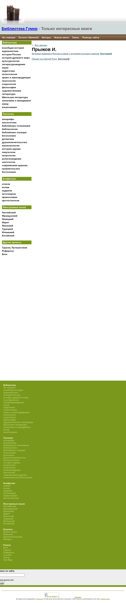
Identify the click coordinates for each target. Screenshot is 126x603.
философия (9, 87)
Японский (7, 225)
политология (9, 74)
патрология (8, 155)
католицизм (9, 194)
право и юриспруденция (16, 77)
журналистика (10, 51)
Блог (5, 254)
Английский (9, 212)
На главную (8, 37)
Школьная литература (15, 97)
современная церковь (15, 165)
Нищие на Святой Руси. (44, 59)
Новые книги (61, 37)
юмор (5, 104)
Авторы (46, 37)
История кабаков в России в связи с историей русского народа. (66, 53)
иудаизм (7, 190)
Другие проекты (12, 242)
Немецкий (7, 219)
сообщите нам (105, 599)
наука (5, 67)
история (106, 53)
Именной (8, 534)
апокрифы (8, 119)
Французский (9, 215)
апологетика (9, 122)
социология (9, 84)
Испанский (8, 232)
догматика (8, 139)
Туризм (7, 550)
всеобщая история (13, 47)
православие (9, 197)
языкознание (9, 107)
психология (9, 80)
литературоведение (13, 64)
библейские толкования (16, 125)
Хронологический (12, 537)
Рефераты (8, 251)
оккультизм (8, 152)
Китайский (8, 235)
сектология (8, 162)
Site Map (7, 560)
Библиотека (10, 42)
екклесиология (10, 145)
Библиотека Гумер (20, 28)
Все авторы (41, 45)
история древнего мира (16, 57)
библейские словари (14, 132)
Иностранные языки (14, 207)
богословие (9, 135)
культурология (10, 61)
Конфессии (9, 178)
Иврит (5, 222)
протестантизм (10, 200)
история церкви (11, 149)
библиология (10, 129)
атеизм (6, 184)
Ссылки (7, 555)
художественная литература (18, 422)
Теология (8, 114)
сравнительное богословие (17, 477)
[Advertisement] (17, 311)
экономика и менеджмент (16, 100)
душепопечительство (14, 142)
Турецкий (7, 229)
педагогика (8, 71)
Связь (75, 37)
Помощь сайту (90, 37)
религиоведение (11, 158)
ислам (5, 187)
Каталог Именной (29, 37)
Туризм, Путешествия (14, 247)
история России (11, 54)
